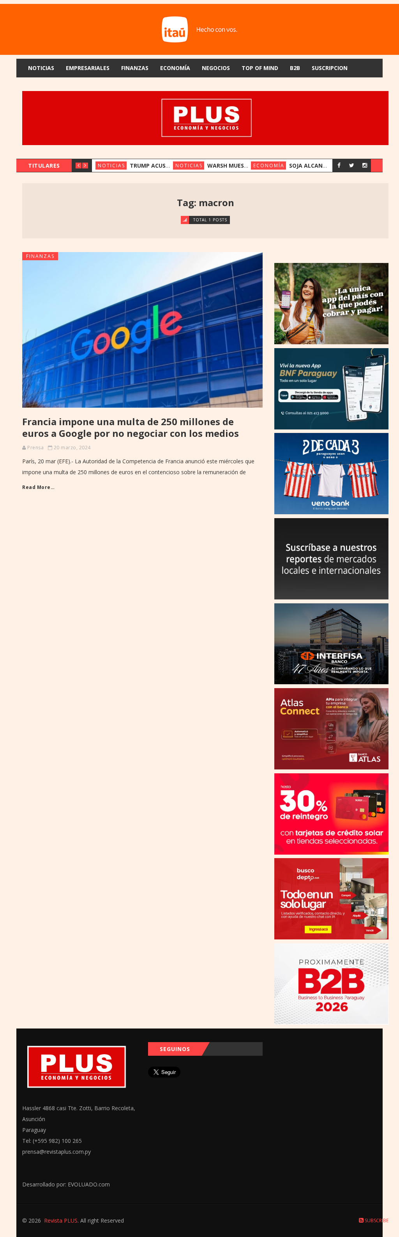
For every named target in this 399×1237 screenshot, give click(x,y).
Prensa (35, 447)
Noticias (41, 68)
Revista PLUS (61, 1220)
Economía (175, 68)
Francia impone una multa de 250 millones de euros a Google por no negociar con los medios (130, 427)
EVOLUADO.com (89, 1184)
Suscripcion (330, 68)
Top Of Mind (260, 68)
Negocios (216, 68)
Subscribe (376, 1220)
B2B (295, 68)
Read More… (38, 487)
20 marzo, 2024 (72, 447)
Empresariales (87, 68)
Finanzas (134, 68)
